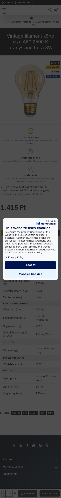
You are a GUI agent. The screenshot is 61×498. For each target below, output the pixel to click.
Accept (30, 265)
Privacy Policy (16, 257)
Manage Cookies (30, 274)
